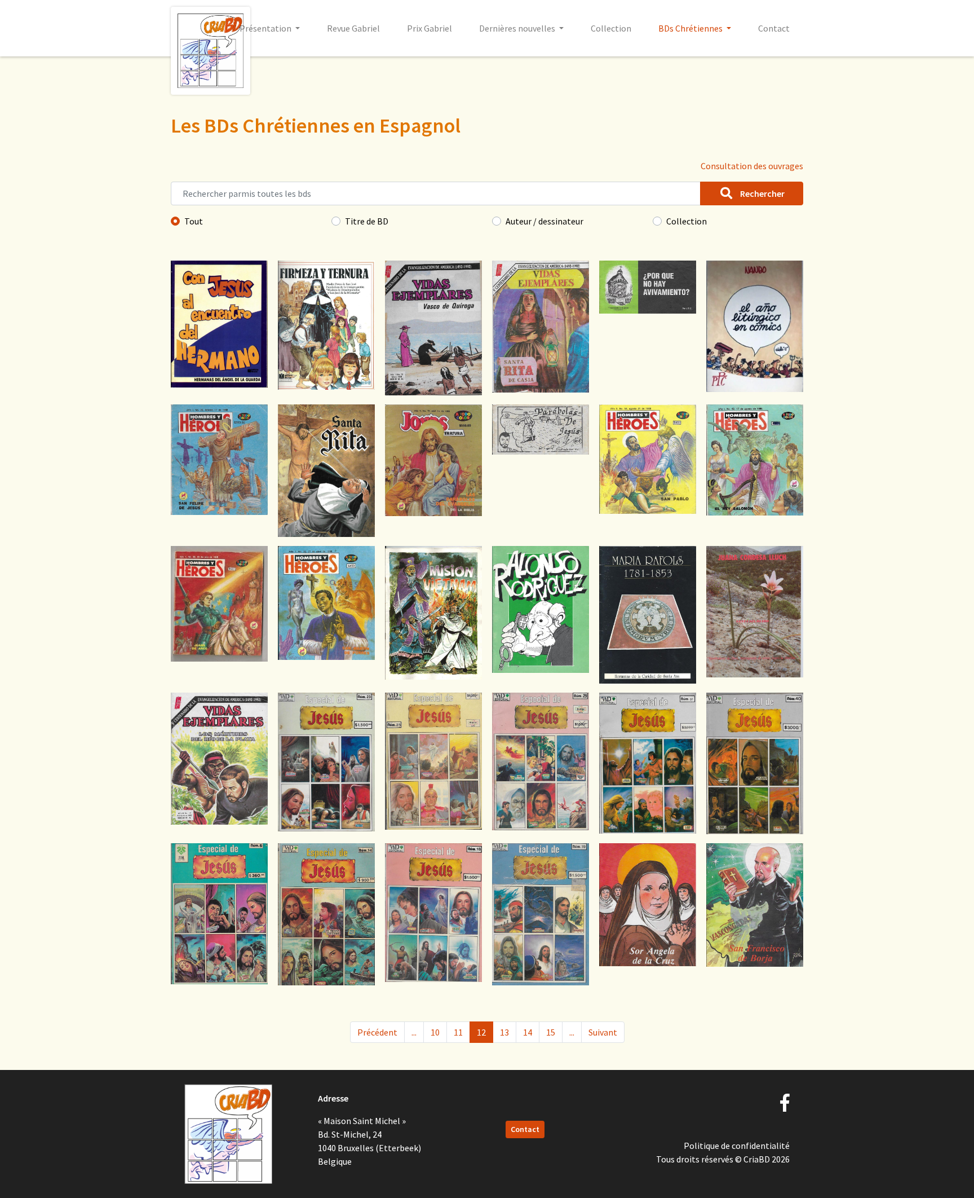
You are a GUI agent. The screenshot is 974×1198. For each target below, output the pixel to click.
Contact (774, 28)
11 (458, 1032)
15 (550, 1032)
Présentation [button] (266, 28)
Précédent (377, 1032)
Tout (193, 221)
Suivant (602, 1032)
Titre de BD (366, 221)
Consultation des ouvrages (752, 165)
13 (504, 1032)
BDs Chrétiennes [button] (691, 28)
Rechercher (761, 193)
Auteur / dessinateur (544, 221)
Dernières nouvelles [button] (518, 28)
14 (527, 1032)
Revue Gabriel (353, 28)
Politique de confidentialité (737, 1145)
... (414, 1032)
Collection (611, 28)
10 (435, 1032)
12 (481, 1032)
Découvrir (219, 369)
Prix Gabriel (429, 28)
